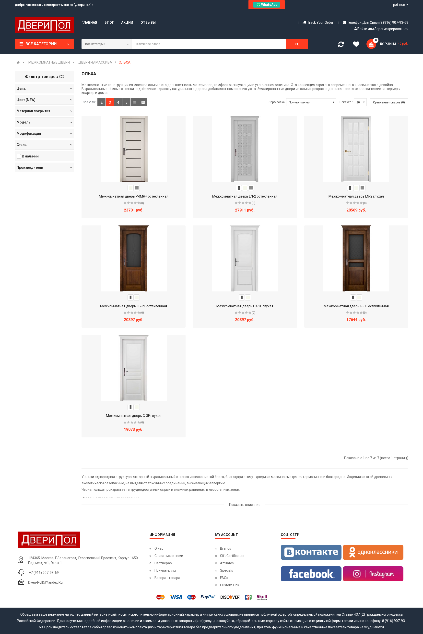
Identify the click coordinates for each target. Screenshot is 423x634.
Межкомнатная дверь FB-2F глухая (244, 306)
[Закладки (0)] (356, 45)
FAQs (224, 578)
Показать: (346, 102)
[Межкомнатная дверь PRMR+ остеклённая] (134, 149)
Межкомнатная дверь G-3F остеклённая (356, 306)
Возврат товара (167, 578)
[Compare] (341, 45)
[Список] (135, 102)
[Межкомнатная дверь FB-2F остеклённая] (134, 258)
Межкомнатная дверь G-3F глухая (133, 416)
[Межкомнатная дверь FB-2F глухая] (245, 258)
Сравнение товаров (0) (389, 102)
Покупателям (165, 570)
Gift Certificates (232, 556)
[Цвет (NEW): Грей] (137, 187)
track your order (320, 22)
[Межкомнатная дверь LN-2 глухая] (356, 149)
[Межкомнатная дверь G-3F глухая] (134, 368)
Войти (362, 29)
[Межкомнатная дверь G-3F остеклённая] (356, 258)
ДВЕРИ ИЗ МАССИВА (95, 62)
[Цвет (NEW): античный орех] (239, 187)
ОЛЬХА (124, 62)
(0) (142, 203)
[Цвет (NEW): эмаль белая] (131, 187)
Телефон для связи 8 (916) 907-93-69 (377, 22)
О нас (158, 548)
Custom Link (229, 585)
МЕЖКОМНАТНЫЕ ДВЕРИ (49, 62)
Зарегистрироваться (391, 29)
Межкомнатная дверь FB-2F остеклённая (133, 306)
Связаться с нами (168, 556)
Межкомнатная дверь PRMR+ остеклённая (133, 196)
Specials (226, 570)
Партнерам (163, 563)
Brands (225, 548)
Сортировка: (277, 102)
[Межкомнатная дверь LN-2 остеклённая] (245, 149)
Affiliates (227, 563)
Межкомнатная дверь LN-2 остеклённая (244, 196)
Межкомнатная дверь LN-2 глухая (356, 196)
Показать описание (244, 505)
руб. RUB (400, 5)
